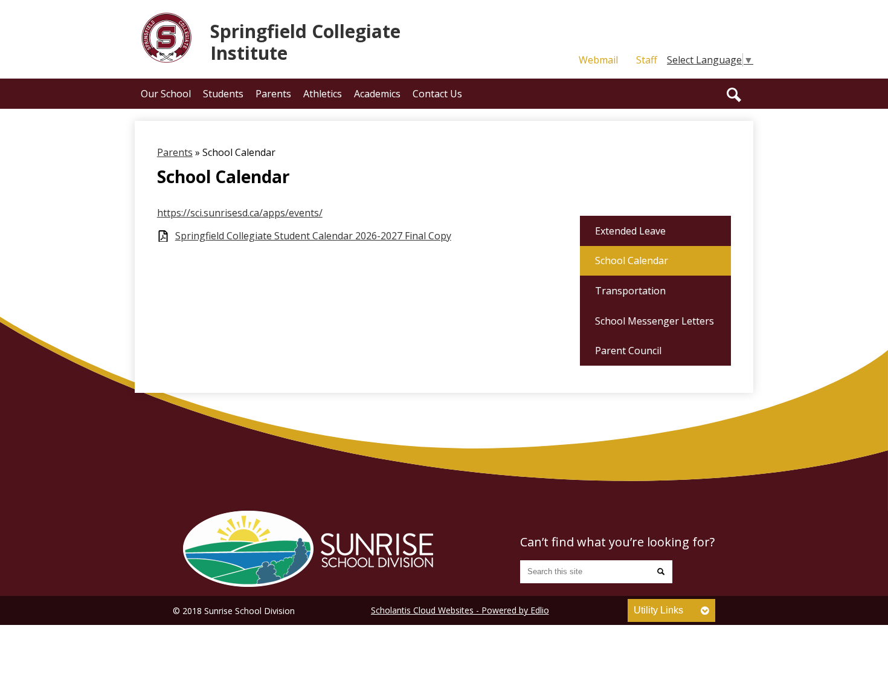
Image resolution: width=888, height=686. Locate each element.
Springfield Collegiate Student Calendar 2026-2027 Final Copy (313, 236)
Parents (175, 152)
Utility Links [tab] (658, 610)
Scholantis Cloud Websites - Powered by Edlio (460, 610)
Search (734, 95)
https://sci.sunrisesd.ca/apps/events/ (240, 212)
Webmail (598, 59)
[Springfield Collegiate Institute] (308, 549)
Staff (646, 59)
